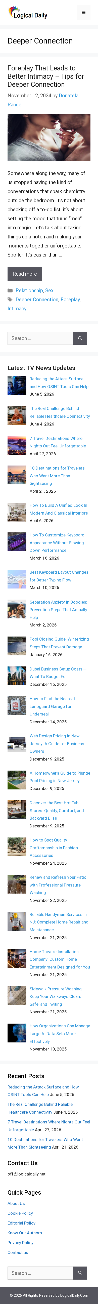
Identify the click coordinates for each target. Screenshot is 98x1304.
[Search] (80, 338)
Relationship (29, 290)
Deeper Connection (37, 300)
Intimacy (17, 309)
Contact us (18, 1252)
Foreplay (70, 300)
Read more (25, 274)
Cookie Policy (20, 1213)
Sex (49, 290)
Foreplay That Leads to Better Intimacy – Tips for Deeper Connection (46, 76)
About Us (16, 1203)
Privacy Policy (20, 1242)
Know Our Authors (25, 1232)
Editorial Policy (21, 1223)
